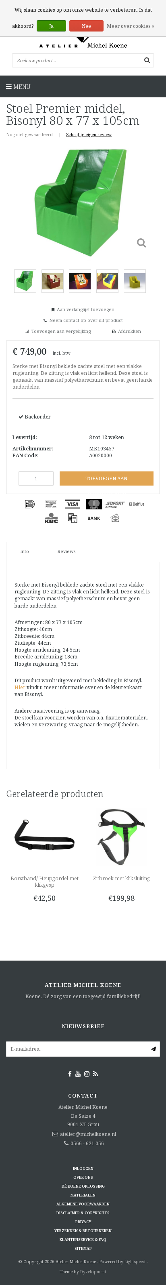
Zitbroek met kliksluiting (121, 878)
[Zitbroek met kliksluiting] (121, 836)
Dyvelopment (93, 1271)
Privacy (83, 1221)
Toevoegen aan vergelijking (61, 331)
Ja (51, 26)
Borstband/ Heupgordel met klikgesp (44, 881)
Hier (20, 687)
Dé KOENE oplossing (83, 1186)
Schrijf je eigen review (89, 134)
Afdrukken (129, 331)
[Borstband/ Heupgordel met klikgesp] (44, 836)
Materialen (83, 1195)
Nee (86, 26)
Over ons (83, 1177)
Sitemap (83, 1248)
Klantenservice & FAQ (83, 1239)
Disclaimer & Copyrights (83, 1213)
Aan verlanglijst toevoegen (85, 309)
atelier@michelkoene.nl (88, 1134)
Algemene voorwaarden (83, 1204)
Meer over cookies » (130, 26)
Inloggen (83, 1168)
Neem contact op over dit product (86, 320)
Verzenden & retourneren (83, 1230)
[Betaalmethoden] (30, 504)
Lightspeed (134, 1261)
